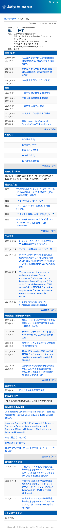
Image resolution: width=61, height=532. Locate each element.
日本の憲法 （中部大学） (16, 442)
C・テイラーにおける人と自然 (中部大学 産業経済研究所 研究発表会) (36, 242)
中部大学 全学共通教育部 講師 (36, 113)
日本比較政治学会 (30, 160)
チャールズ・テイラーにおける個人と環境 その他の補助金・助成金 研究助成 (38, 334)
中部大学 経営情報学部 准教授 (36, 92)
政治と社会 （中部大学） (16, 437)
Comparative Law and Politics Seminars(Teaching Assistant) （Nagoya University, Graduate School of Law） (30, 414)
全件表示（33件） (48, 310)
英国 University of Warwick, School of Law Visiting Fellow (36, 122)
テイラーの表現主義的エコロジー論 (35, 249)
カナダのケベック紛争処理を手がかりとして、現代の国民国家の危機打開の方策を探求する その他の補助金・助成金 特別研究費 (38, 370)
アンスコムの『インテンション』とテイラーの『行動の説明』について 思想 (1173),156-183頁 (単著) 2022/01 (35, 192)
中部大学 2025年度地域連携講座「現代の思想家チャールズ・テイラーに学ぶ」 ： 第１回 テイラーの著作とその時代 (38, 503)
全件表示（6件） (49, 165)
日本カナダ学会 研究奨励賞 (32, 390)
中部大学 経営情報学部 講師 (35, 98)
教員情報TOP (10, 18)
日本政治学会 (28, 155)
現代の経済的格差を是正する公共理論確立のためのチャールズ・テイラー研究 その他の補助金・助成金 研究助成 (37, 356)
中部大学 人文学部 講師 (33, 105)
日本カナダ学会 (29, 144)
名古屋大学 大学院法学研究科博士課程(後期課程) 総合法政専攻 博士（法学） (38, 60)
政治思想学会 (28, 139)
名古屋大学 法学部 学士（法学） (36, 80)
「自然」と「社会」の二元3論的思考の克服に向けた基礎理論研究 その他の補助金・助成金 (38, 323)
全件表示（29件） (48, 230)
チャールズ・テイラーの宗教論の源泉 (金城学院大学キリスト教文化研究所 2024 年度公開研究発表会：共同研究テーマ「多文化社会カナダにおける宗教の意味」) (37, 260)
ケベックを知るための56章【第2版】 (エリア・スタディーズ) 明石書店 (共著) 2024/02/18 (34, 222)
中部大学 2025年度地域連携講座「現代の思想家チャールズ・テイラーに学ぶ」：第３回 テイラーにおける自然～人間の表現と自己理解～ (38, 471)
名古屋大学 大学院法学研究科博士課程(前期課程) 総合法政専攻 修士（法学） (38, 72)
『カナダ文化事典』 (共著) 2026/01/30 (33, 214)
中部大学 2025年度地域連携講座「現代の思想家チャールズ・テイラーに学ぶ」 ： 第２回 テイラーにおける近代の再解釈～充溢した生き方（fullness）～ (38, 487)
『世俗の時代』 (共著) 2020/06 (29, 200)
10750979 (9, 517)
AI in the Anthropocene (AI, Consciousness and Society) (33, 303)
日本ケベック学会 (30, 149)
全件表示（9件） (49, 129)
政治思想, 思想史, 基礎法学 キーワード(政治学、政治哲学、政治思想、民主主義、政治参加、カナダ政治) (29, 177)
